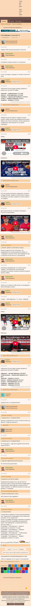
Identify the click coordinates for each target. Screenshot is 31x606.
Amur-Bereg (5, 583)
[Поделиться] (26, 47)
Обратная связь (5, 585)
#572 (29, 296)
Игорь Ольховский (11, 41)
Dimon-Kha (8, 429)
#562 (29, 59)
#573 (29, 309)
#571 (29, 282)
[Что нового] (25, 21)
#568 (29, 208)
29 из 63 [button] (15, 549)
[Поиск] (28, 21)
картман (8, 394)
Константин (5, 37)
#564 (29, 86)
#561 (29, 47)
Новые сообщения (6, 24)
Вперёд (21, 549)
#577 (29, 435)
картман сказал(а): (7, 415)
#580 (29, 506)
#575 (29, 399)
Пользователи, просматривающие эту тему (14, 556)
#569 (29, 242)
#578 (29, 455)
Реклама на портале (16, 585)
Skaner (7, 109)
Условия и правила (6, 586)
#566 (29, 134)
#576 (29, 412)
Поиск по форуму (16, 24)
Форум (4, 21)
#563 (29, 72)
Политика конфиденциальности (10, 588)
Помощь (22, 588)
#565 (29, 115)
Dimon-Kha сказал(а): (7, 458)
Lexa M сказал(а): (6, 476)
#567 (29, 191)
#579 (29, 473)
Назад (9, 549)
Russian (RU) (14, 583)
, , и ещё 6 (11, 180)
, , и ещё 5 (11, 104)
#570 (29, 265)
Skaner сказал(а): (6, 245)
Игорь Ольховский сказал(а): (9, 491)
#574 (29, 366)
